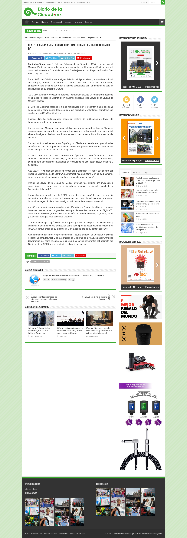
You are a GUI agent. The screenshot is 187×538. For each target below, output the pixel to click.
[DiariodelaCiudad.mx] (43, 11)
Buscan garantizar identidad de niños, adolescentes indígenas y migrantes (44, 298)
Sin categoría (38, 37)
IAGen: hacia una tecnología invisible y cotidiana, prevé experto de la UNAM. (70, 330)
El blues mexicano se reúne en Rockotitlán (59, 31)
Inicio (27, 22)
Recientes (136, 172)
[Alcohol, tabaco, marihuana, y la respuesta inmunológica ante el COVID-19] (127, 181)
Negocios (68, 22)
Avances (78, 22)
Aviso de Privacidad (77, 534)
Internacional (56, 22)
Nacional (44, 22)
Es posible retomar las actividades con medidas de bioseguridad (147, 227)
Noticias (35, 22)
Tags (146, 172)
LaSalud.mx (68, 2)
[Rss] (142, 2)
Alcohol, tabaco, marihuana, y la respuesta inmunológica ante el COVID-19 (148, 180)
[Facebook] (144, 2)
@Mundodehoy (32, 484)
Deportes (88, 22)
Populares (126, 172)
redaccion (33, 53)
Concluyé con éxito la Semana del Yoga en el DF (96, 297)
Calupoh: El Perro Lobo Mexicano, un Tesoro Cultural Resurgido (39, 330)
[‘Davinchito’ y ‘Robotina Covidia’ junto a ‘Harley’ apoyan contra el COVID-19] (127, 205)
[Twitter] (146, 2)
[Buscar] (163, 2)
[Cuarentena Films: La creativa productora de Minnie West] (127, 193)
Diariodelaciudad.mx (40, 262)
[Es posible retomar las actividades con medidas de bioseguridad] (127, 228)
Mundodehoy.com (53, 2)
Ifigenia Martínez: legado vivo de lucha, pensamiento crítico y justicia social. (99, 330)
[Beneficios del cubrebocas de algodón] (127, 217)
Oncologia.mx (82, 2)
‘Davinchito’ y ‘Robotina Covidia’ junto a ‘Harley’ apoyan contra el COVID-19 (148, 203)
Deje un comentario (78, 53)
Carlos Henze (30, 534)
